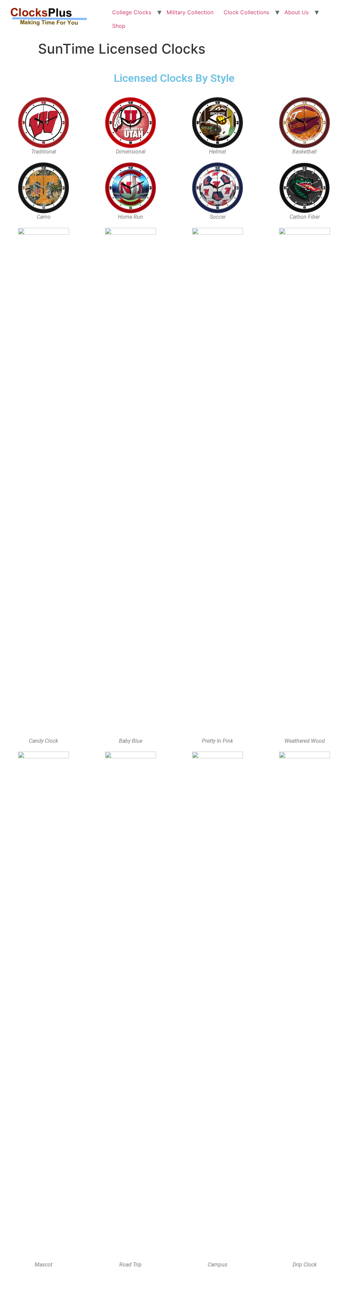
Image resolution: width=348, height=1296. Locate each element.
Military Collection (190, 12)
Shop (118, 25)
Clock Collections (246, 12)
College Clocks (131, 12)
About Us (296, 12)
